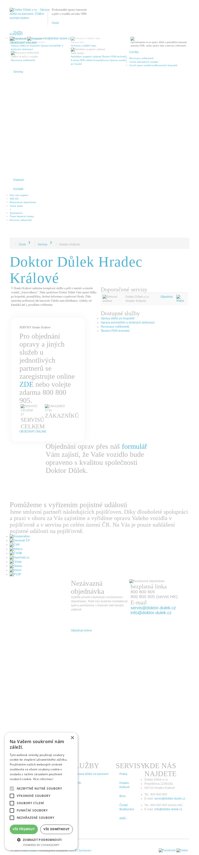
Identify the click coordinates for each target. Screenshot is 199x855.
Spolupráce (16, 213)
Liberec (14, 95)
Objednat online (23, 43)
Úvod (55, 23)
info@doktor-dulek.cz (57, 38)
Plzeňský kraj (17, 138)
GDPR (73, 850)
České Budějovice (20, 106)
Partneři (18, 180)
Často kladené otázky (22, 216)
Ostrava (14, 92)
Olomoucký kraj (18, 163)
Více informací (43, 779)
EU (11, 170)
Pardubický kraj (18, 127)
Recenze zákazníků (21, 220)
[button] (41, 839)
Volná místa (16, 206)
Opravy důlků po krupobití (117, 318)
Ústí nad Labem (19, 102)
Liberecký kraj (17, 173)
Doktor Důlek (28, 850)
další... (123, 818)
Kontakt (18, 189)
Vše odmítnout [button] (56, 829)
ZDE (26, 384)
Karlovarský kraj (18, 134)
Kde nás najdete (19, 195)
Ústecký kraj (16, 131)
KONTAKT (16, 34)
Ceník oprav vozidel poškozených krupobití (153, 65)
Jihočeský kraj (17, 148)
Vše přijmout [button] (24, 829)
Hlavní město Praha (21, 145)
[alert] (41, 791)
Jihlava (13, 117)
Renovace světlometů (141, 58)
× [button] (72, 738)
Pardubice (15, 109)
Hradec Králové (18, 88)
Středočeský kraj (19, 141)
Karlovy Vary (17, 120)
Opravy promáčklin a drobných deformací (128, 322)
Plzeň (13, 85)
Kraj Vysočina (17, 152)
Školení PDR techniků (115, 331)
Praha (13, 81)
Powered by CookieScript (41, 845)
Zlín (12, 113)
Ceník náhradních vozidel (143, 62)
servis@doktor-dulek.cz (169, 798)
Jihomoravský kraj (19, 155)
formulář (134, 446)
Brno (12, 78)
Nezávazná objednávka (23, 202)
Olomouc (15, 99)
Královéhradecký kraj (21, 124)
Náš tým (14, 198)
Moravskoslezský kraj (21, 166)
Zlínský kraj (16, 159)
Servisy (18, 71)
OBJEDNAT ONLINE (32, 431)
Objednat (166, 296)
